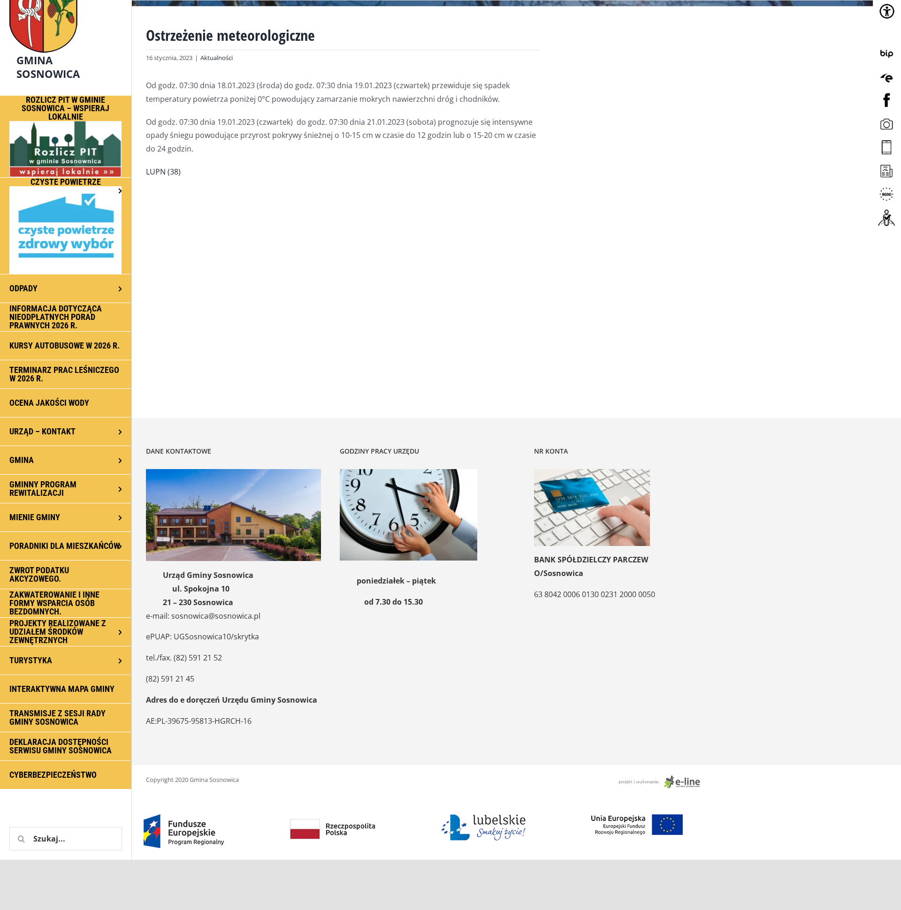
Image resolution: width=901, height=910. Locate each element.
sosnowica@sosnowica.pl (215, 616)
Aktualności (216, 57)
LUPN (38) (163, 172)
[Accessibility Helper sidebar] (887, 11)
